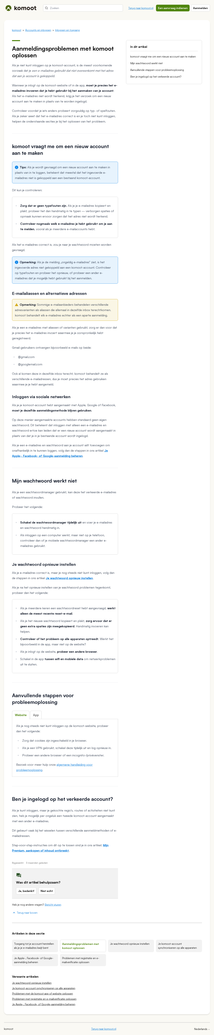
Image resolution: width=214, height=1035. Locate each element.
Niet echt (47, 891)
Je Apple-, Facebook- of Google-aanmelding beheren (33, 960)
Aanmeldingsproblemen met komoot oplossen (80, 946)
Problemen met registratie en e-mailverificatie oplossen (80, 960)
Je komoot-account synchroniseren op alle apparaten (177, 945)
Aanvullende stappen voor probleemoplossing (157, 70)
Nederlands (201, 1029)
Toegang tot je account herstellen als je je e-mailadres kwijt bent (34, 945)
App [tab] (36, 715)
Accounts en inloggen (38, 30)
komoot (16, 30)
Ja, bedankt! (26, 891)
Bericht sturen (53, 904)
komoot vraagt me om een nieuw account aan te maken (163, 56)
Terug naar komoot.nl (140, 8)
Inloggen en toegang (67, 30)
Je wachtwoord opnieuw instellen (129, 943)
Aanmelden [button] (200, 8)
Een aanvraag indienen (173, 8)
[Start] (21, 8)
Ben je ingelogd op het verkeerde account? (155, 76)
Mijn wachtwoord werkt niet (146, 63)
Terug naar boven (27, 912)
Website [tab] (21, 715)
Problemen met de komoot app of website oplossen (42, 993)
